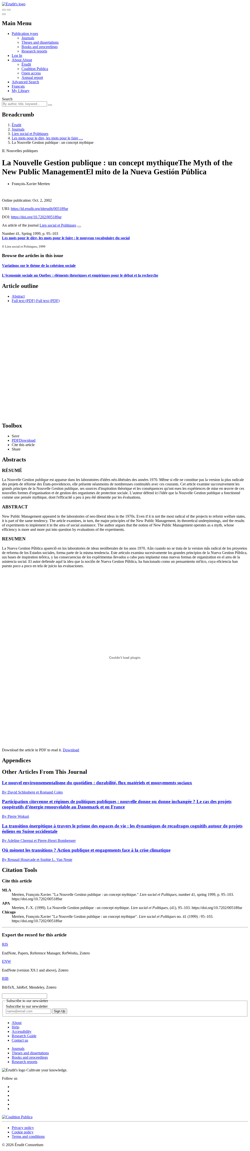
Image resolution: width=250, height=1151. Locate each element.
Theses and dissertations (40, 42)
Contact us (20, 1040)
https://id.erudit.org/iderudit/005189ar (39, 209)
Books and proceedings (39, 47)
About (27, 60)
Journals (27, 38)
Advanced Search (25, 82)
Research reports (34, 51)
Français (18, 86)
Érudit (26, 64)
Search (7, 99)
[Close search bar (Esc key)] (9, 9)
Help (15, 1027)
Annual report (32, 77)
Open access (31, 73)
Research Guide (24, 1036)
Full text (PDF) (23, 301)
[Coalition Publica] (17, 1117)
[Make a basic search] (4, 9)
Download (71, 750)
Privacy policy (23, 1128)
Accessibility (21, 1031)
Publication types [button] (25, 33)
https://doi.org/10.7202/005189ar (36, 217)
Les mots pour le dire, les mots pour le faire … (47, 138)
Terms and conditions (28, 1136)
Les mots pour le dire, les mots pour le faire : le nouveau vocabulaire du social (66, 238)
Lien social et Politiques (30, 134)
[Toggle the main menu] (4, 14)
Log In (17, 55)
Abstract (18, 296)
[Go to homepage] (13, 4)
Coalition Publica (34, 69)
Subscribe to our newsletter (27, 1006)
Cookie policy (22, 1132)
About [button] (17, 60)
